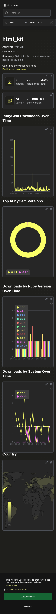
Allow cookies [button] (28, 596)
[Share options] (46, 75)
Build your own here (14, 69)
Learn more (11, 585)
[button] (28, 590)
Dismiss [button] (28, 606)
